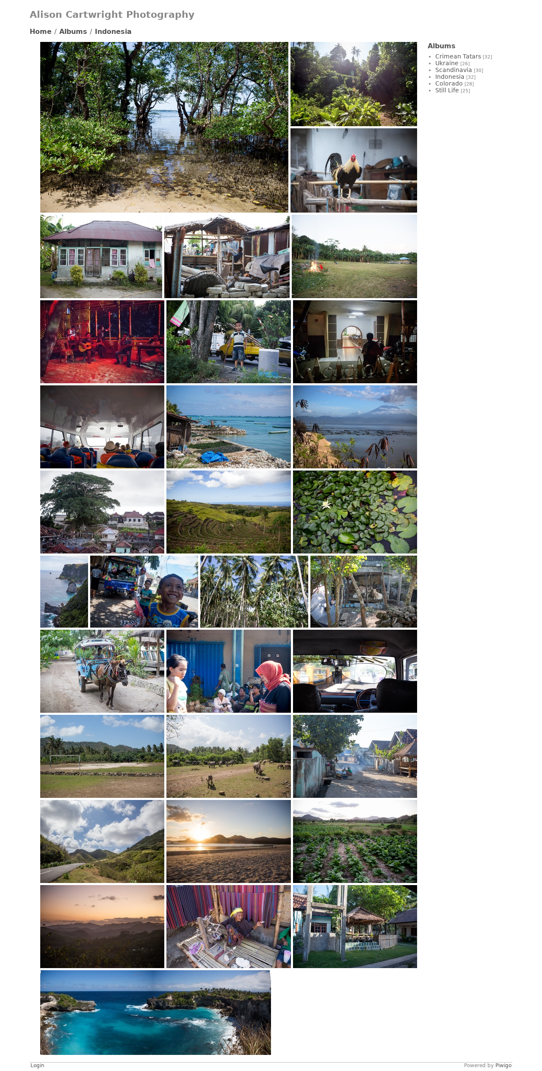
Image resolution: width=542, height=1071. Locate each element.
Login (37, 1065)
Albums (73, 32)
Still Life (447, 90)
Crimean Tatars (458, 56)
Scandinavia (453, 69)
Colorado (449, 83)
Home (41, 32)
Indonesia (113, 32)
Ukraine (447, 63)
